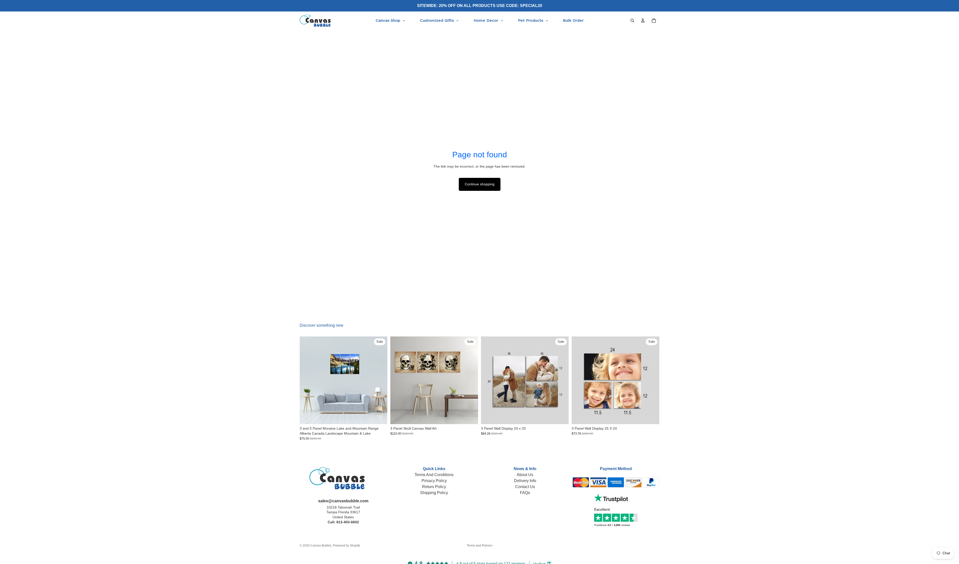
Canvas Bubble (320, 545)
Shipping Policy (434, 493)
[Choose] (379, 416)
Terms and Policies (479, 545)
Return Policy (434, 487)
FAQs (525, 493)
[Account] (642, 20)
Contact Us (525, 487)
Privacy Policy (434, 481)
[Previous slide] (307, 380)
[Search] (632, 20)
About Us (525, 475)
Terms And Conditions (434, 475)
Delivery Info (525, 481)
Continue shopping (479, 184)
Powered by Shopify (346, 545)
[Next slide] (379, 380)
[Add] (560, 416)
